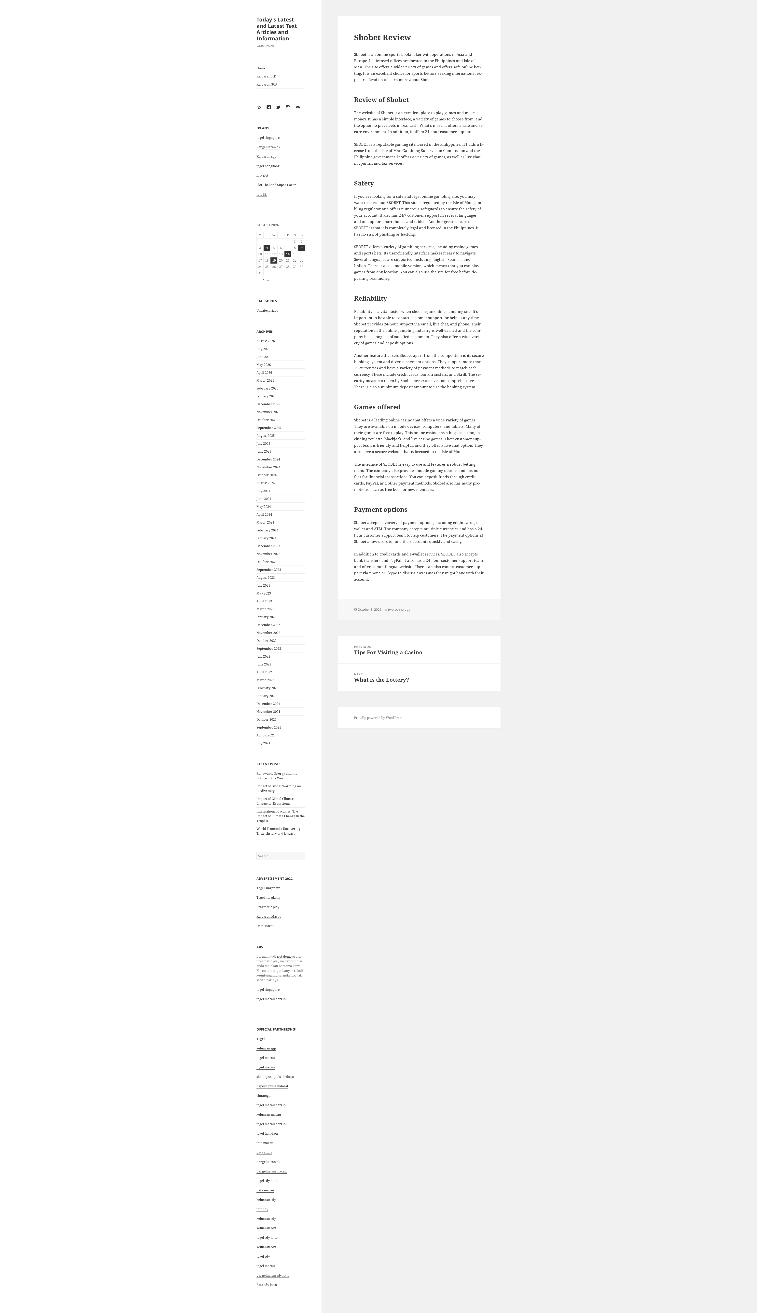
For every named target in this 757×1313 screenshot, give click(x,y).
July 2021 (263, 743)
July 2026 (263, 349)
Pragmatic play (267, 907)
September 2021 (268, 727)
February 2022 (267, 688)
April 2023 (264, 601)
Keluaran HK (266, 76)
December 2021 (268, 704)
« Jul (266, 279)
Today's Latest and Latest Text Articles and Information (276, 29)
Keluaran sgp (266, 156)
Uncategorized (267, 310)
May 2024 (263, 506)
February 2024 (267, 530)
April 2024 (264, 514)
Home (261, 68)
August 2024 (265, 483)
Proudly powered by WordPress (378, 718)
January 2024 (266, 538)
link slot (262, 175)
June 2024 (263, 499)
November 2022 (268, 633)
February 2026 (267, 388)
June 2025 (263, 451)
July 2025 (263, 443)
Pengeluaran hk (268, 147)
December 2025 (268, 404)
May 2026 (263, 364)
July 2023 (263, 585)
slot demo (284, 956)
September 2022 (268, 648)
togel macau (265, 1266)
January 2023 (266, 617)
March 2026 (265, 380)
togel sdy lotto (267, 1181)
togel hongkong (268, 166)
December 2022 (268, 625)
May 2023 (263, 593)
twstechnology (399, 609)
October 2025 (266, 420)
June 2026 (263, 357)
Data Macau (265, 926)
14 (288, 254)
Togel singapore (268, 888)
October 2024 (266, 475)
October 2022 (266, 640)
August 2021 (265, 735)
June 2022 (263, 664)
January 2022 (266, 696)
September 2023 (268, 570)
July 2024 (263, 491)
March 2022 (265, 680)
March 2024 (265, 522)
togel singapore (268, 137)
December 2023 (268, 546)
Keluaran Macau (268, 916)
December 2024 (268, 459)
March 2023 (265, 609)
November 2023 (268, 554)
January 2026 (266, 396)
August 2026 (265, 341)
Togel (260, 1039)
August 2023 (265, 577)
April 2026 (264, 372)
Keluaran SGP (266, 84)
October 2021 (266, 719)
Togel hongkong (268, 897)
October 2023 (266, 562)
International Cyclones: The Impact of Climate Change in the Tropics (280, 816)
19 (274, 260)
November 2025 (268, 412)
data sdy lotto (266, 1285)
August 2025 (265, 435)
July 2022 (263, 656)
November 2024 (268, 467)
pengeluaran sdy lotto (272, 1275)
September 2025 (268, 428)
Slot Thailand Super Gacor (276, 185)
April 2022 (264, 672)
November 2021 (268, 711)
